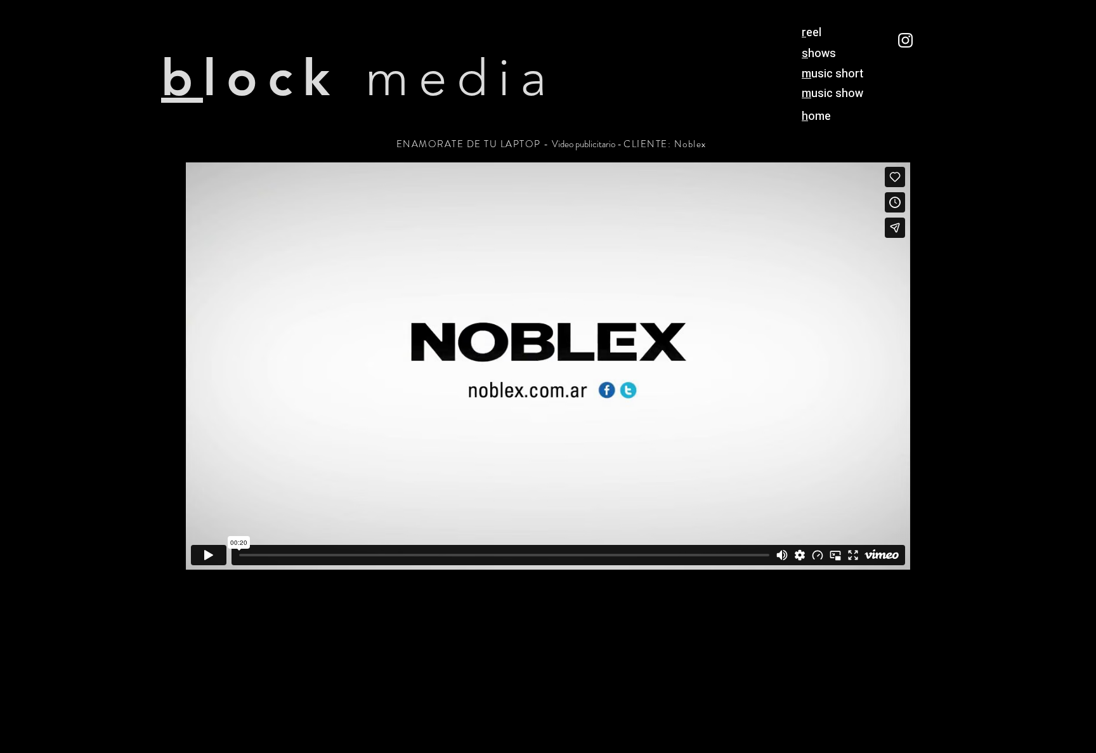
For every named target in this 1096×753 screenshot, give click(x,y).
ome (816, 116)
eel (811, 32)
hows (819, 53)
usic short (832, 73)
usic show (832, 93)
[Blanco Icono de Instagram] (905, 40)
